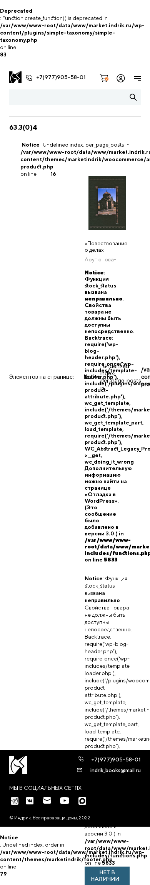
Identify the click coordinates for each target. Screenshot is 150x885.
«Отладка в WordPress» (101, 497)
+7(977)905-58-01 (61, 77)
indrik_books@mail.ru (115, 770)
